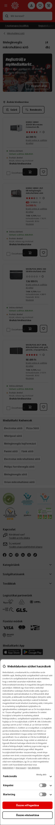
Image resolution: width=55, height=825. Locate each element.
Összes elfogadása (27, 805)
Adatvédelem (8, 768)
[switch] (42, 785)
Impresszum (21, 768)
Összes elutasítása (27, 815)
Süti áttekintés (34, 768)
